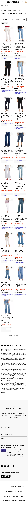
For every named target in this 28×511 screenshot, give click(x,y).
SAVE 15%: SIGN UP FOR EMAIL (14, 408)
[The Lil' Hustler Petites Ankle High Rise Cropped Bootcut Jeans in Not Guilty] (20, 104)
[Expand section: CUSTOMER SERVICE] (14, 427)
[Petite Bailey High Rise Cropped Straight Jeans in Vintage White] (7, 239)
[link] (7, 50)
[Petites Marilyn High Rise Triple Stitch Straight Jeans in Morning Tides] (7, 104)
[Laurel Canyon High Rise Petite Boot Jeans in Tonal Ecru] (7, 34)
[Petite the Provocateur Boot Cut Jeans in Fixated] (20, 206)
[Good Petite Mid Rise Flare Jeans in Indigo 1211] (7, 306)
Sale (5, 10)
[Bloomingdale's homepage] (2, 10)
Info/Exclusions (14, 417)
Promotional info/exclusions (13, 456)
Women (9, 10)
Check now (22, 456)
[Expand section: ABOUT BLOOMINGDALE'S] (14, 434)
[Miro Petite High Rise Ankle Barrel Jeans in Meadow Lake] (20, 273)
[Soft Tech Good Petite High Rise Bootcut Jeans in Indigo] (20, 239)
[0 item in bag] (26, 2)
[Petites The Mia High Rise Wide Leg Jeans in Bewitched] (7, 69)
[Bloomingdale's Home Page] (13, 2)
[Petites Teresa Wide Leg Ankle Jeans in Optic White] (7, 173)
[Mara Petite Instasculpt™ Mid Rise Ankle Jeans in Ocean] (20, 173)
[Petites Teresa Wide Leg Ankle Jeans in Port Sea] (7, 273)
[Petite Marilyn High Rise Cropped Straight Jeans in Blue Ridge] (20, 139)
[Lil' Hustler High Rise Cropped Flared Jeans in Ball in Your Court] (20, 69)
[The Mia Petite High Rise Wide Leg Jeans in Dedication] (7, 139)
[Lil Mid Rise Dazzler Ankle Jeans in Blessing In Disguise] (20, 34)
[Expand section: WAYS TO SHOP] (14, 438)
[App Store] (6, 476)
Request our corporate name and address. (15, 500)
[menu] (2, 2)
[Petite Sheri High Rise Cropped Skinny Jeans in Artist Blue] (7, 206)
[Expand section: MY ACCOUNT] (14, 431)
